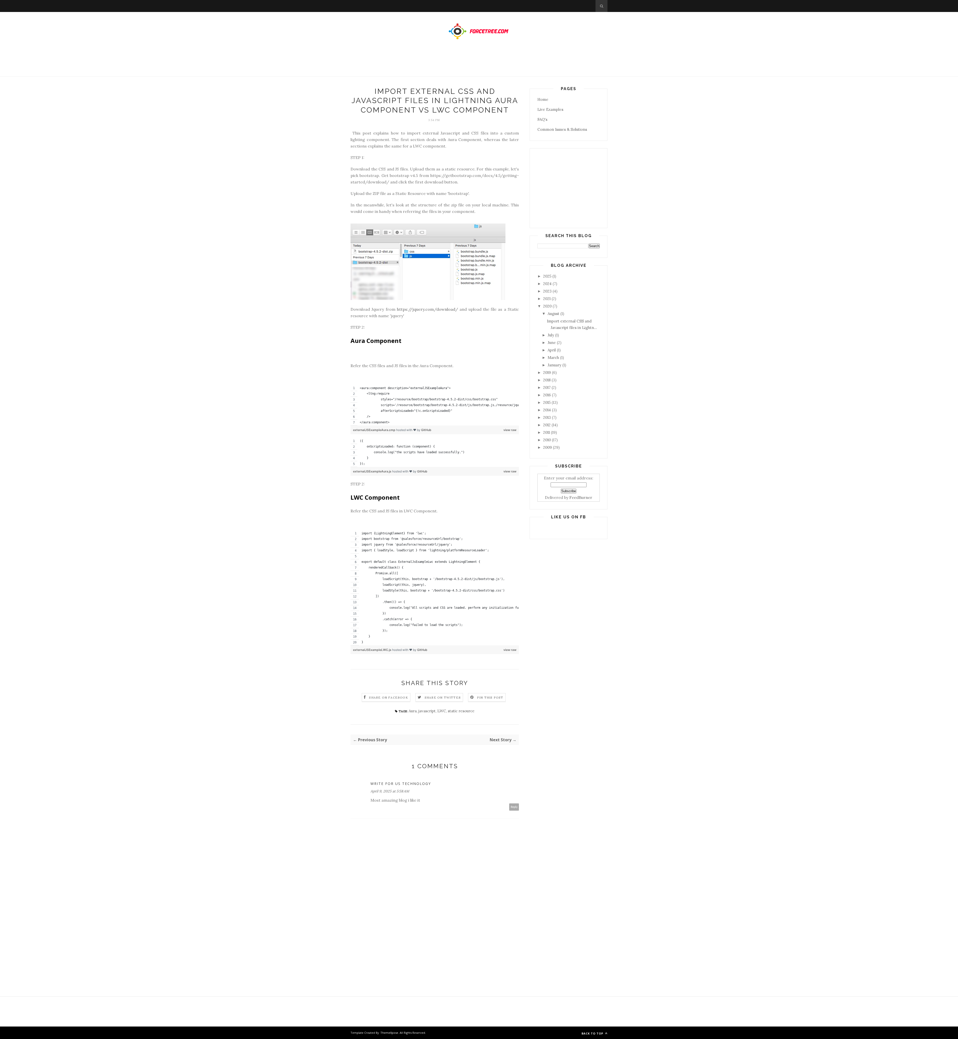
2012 (547, 425)
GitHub (426, 430)
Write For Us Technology (400, 783)
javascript (427, 711)
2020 (547, 306)
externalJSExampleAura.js (372, 471)
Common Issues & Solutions (562, 129)
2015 (547, 402)
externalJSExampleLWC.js (372, 650)
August (553, 313)
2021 (547, 298)
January (554, 365)
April (552, 350)
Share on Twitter (443, 697)
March (553, 357)
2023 (547, 291)
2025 (547, 276)
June (552, 342)
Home (542, 99)
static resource (461, 711)
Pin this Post (490, 697)
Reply (514, 807)
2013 (547, 417)
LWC (441, 711)
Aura (413, 711)
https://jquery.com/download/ (427, 309)
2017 (547, 387)
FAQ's (542, 119)
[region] (435, 405)
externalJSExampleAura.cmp (374, 430)
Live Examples (550, 109)
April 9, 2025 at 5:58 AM (389, 791)
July (551, 335)
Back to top (593, 1033)
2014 (547, 410)
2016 (547, 395)
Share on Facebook (388, 697)
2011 (546, 432)
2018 (547, 380)
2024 (547, 283)
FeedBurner (580, 497)
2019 (547, 372)
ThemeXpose (389, 1033)
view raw (509, 430)
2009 (547, 447)
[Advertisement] (479, 63)
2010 (547, 440)
